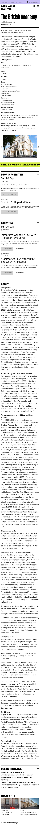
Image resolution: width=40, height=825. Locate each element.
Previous (3, 146)
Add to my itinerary (10, 194)
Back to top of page (10, 823)
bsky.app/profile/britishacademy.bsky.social (18, 782)
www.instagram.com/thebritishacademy (17, 775)
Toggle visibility (38, 174)
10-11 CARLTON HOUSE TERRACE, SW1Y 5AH (17, 30)
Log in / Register (34, 2)
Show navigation (38, 6)
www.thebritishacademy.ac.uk (13, 772)
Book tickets (7, 249)
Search (34, 6)
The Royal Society (28, 812)
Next (36, 146)
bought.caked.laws (17, 33)
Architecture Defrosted (6, 813)
